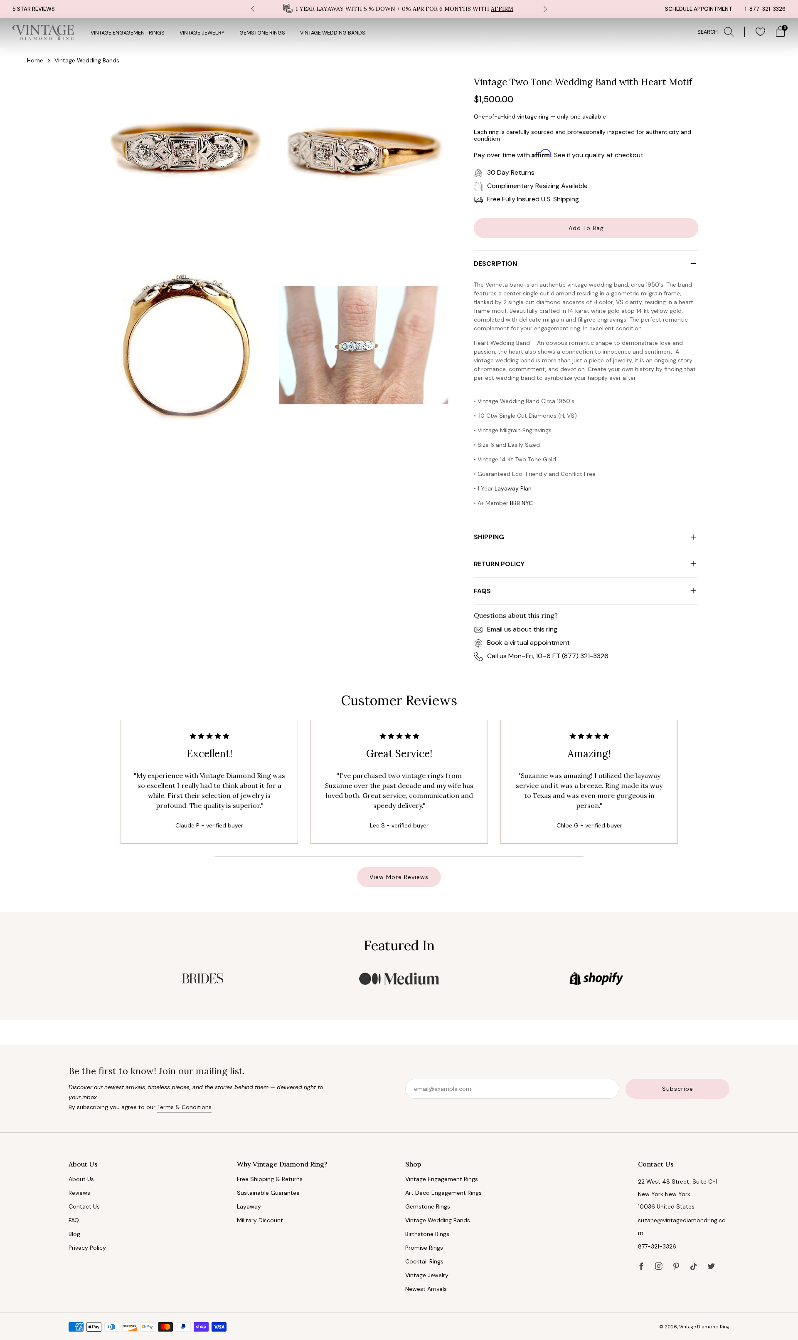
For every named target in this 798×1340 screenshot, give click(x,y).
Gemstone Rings (262, 33)
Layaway (249, 1206)
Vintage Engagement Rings (128, 33)
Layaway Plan (513, 488)
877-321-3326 (657, 1246)
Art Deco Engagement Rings (443, 1192)
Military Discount (260, 1220)
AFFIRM (502, 8)
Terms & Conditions (184, 1107)
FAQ (74, 1220)
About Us (81, 1179)
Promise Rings (424, 1247)
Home (35, 60)
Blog (74, 1234)
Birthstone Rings (427, 1234)
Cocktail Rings (424, 1261)
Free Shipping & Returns (270, 1179)
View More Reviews (399, 877)
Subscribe (677, 1088)
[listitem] (399, 9)
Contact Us (84, 1206)
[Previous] (252, 9)
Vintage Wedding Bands (332, 33)
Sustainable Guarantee (268, 1192)
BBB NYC (521, 503)
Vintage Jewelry (202, 33)
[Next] (545, 9)
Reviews (79, 1192)
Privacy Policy (87, 1247)
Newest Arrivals (426, 1289)
